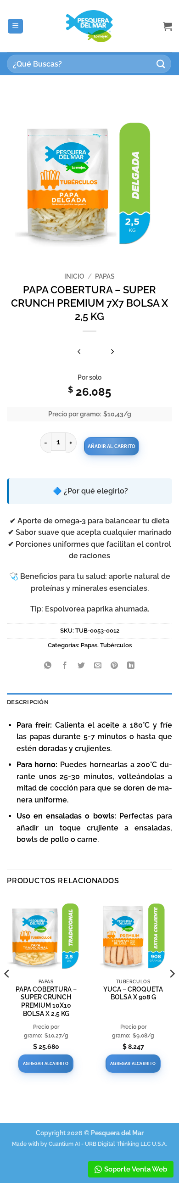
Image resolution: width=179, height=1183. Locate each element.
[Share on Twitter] (81, 665)
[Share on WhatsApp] (48, 665)
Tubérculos (116, 645)
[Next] (171, 992)
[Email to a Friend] (98, 665)
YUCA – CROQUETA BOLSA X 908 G (133, 993)
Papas (105, 276)
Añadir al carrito (111, 446)
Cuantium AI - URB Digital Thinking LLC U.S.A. (108, 1144)
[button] (15, 26)
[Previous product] (113, 352)
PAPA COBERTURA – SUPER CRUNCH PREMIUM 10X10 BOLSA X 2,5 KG (46, 1001)
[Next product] (80, 352)
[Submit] (161, 64)
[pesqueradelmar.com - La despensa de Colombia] (89, 26)
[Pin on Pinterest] (114, 665)
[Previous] (7, 992)
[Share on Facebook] (64, 665)
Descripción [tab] (28, 702)
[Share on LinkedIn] (131, 665)
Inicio (74, 276)
